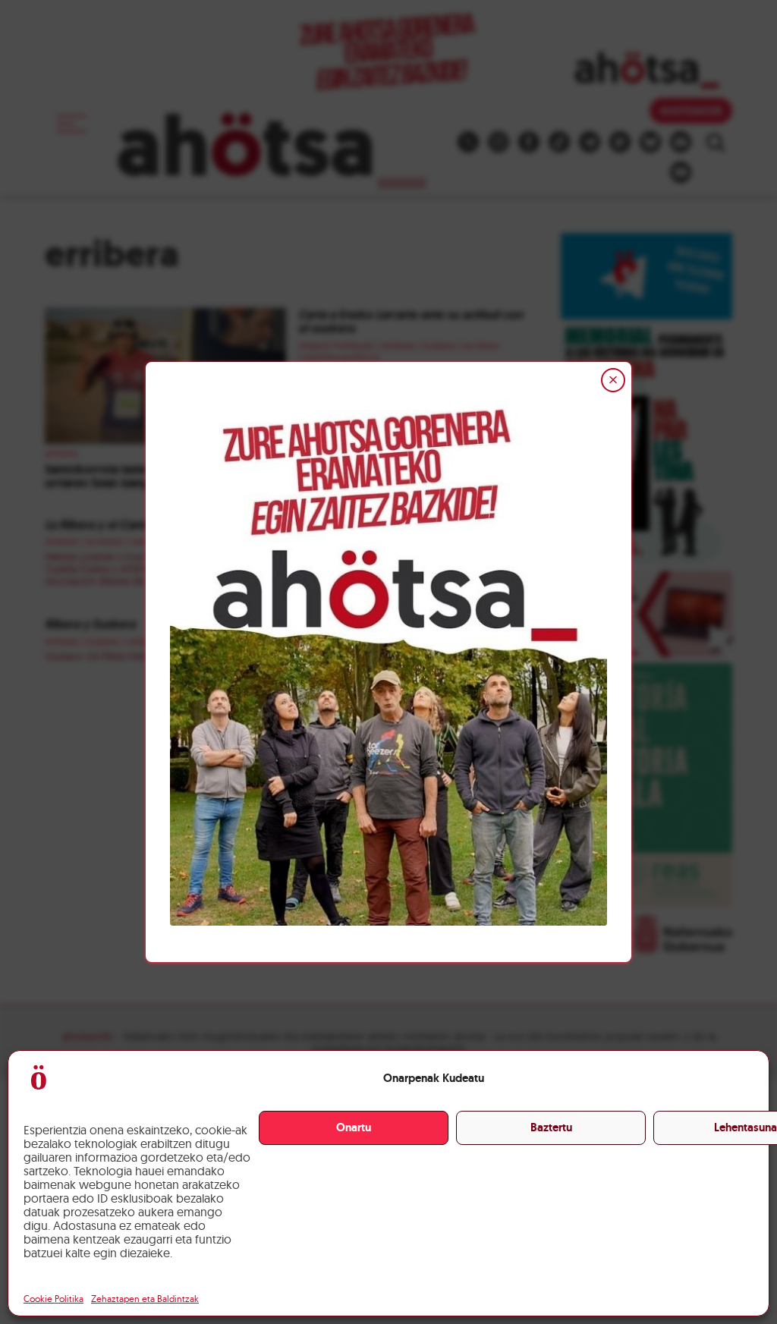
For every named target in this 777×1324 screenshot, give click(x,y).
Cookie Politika (53, 1298)
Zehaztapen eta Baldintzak (145, 1298)
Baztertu (551, 1127)
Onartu (353, 1127)
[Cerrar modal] (613, 380)
